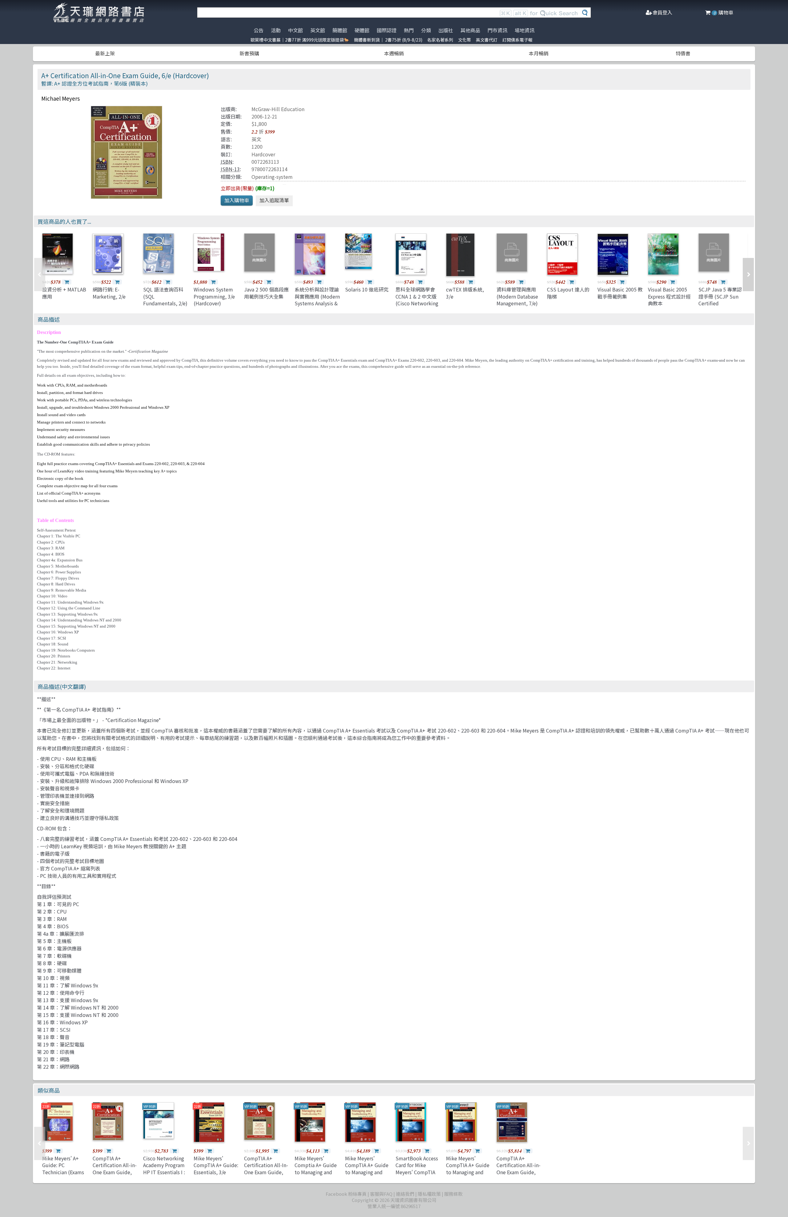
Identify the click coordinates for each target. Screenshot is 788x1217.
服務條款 (453, 1194)
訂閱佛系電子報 (517, 40)
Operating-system (272, 176)
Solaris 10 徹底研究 (366, 289)
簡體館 (339, 30)
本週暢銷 (394, 53)
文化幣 (464, 40)
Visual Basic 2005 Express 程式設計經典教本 (669, 296)
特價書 (683, 53)
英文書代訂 (486, 40)
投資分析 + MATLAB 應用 (64, 293)
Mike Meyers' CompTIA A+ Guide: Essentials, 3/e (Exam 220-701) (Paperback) (216, 1172)
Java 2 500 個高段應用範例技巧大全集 (266, 293)
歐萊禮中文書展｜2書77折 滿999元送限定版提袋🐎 (300, 40)
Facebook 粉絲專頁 (346, 1194)
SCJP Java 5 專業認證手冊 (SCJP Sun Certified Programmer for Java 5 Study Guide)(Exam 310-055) (721, 306)
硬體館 (362, 30)
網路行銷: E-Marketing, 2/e (109, 293)
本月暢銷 (539, 53)
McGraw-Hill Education (277, 109)
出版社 (445, 30)
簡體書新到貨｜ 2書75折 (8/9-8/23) (388, 40)
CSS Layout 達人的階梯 (568, 293)
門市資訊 (497, 30)
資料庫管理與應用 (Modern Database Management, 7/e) (517, 296)
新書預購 (249, 53)
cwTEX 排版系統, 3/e (465, 293)
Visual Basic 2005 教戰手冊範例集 (620, 293)
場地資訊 (524, 30)
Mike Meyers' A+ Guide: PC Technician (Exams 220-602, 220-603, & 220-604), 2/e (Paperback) (65, 1175)
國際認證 (386, 30)
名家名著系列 (440, 40)
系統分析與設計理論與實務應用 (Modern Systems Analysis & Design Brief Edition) (317, 303)
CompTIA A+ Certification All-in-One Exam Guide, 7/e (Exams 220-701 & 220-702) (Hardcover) (115, 1175)
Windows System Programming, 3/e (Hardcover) (214, 296)
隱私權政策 (429, 1194)
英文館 (317, 30)
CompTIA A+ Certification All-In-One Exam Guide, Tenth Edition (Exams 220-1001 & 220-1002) (266, 1175)
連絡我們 (405, 1194)
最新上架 (105, 53)
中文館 (295, 30)
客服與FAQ (381, 1194)
